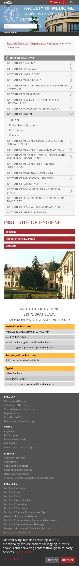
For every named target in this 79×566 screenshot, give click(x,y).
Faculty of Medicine (17, 43)
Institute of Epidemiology (24, 94)
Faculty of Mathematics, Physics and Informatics (31, 520)
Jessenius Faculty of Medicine (20, 516)
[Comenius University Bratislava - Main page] (11, 13)
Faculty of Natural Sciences (19, 500)
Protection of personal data (19, 409)
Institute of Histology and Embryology (33, 108)
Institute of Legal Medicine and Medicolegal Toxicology (36, 199)
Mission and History (15, 401)
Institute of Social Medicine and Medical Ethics (33, 191)
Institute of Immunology (23, 74)
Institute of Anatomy (21, 63)
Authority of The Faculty (17, 405)
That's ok (68, 560)
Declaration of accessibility (19, 421)
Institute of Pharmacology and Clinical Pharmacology (33, 101)
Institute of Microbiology (24, 80)
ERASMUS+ (10, 443)
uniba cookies (24, 552)
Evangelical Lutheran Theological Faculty (27, 528)
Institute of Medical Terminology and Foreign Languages (37, 87)
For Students (11, 435)
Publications (16, 130)
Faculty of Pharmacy (15, 508)
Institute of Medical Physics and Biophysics (35, 149)
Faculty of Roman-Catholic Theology (24, 524)
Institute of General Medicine (26, 212)
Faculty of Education (15, 504)
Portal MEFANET (13, 417)
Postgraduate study (15, 439)
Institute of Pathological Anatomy (30, 178)
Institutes (54, 43)
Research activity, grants (23, 125)
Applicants (10, 431)
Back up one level (22, 58)
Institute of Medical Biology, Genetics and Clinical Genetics (35, 142)
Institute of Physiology (22, 68)
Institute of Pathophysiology (26, 184)
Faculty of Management (17, 532)
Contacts (14, 135)
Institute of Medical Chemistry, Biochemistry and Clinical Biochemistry (36, 156)
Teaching (14, 119)
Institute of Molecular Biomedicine (30, 172)
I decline (52, 560)
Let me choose (12, 559)
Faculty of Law (12, 492)
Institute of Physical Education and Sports (35, 207)
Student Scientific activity (18, 469)
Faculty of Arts (12, 496)
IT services (56, 2)
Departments (38, 43)
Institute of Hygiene (20, 114)
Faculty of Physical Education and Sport (26, 512)
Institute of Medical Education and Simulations (30, 165)
